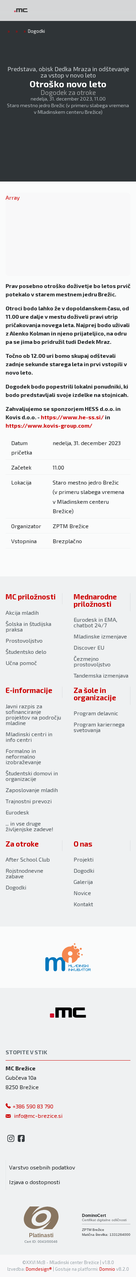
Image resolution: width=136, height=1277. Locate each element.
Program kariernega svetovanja (99, 727)
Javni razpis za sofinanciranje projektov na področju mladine (33, 714)
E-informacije (29, 690)
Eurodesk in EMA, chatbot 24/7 (95, 622)
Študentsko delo (26, 651)
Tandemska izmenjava (101, 675)
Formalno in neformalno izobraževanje (23, 756)
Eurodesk (17, 812)
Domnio (107, 1269)
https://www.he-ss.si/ (72, 417)
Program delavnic (96, 713)
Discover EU (89, 647)
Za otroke (22, 843)
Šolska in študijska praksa (28, 626)
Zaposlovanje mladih (32, 790)
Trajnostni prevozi (29, 801)
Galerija (83, 881)
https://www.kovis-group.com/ (49, 425)
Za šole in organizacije (95, 694)
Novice (82, 893)
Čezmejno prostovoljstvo (92, 661)
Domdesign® (39, 1269)
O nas (83, 843)
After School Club (28, 859)
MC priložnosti (31, 596)
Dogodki (16, 887)
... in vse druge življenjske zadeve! (29, 826)
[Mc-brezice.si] (21, 10)
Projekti (83, 859)
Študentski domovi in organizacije (32, 776)
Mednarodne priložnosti (95, 600)
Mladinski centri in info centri (29, 737)
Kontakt (83, 904)
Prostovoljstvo (24, 640)
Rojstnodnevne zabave (24, 873)
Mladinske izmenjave (100, 636)
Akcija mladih (22, 612)
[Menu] (59, 10)
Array (13, 197)
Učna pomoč (21, 662)
